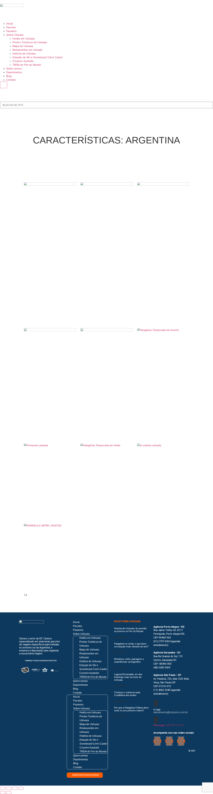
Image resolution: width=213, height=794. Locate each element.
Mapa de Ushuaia (22, 46)
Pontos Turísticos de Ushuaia (29, 42)
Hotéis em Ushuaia (23, 38)
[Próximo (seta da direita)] (8, 792)
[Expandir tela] (8, 788)
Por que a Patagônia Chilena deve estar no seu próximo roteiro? (131, 709)
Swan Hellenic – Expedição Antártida (101, 430)
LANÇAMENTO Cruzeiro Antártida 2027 (48, 272)
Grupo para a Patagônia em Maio (48, 424)
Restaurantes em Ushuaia (27, 49)
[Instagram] (169, 741)
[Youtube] (181, 741)
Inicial (9, 23)
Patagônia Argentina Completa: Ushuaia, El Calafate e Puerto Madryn (103, 285)
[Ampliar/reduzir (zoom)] (2, 788)
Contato (11, 79)
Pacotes (11, 27)
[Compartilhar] (14, 788)
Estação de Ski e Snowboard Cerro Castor (37, 57)
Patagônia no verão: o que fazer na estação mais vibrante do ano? (131, 645)
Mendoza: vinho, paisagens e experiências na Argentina (129, 660)
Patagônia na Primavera (48, 507)
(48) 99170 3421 (168, 725)
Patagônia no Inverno (159, 392)
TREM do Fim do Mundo (26, 64)
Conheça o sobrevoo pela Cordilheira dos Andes (127, 693)
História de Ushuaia (24, 53)
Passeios (11, 31)
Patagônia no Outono (45, 587)
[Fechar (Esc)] (21, 788)
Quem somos (14, 68)
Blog (9, 76)
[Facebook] (157, 741)
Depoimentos (14, 72)
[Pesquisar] (1, 100)
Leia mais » (120, 637)
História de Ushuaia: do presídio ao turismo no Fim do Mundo (130, 630)
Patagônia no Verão (100, 507)
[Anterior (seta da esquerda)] (2, 792)
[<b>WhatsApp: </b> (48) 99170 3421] (156, 720)
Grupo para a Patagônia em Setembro (161, 315)
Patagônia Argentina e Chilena (160, 510)
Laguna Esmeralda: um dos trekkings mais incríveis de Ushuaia (128, 677)
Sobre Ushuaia (14, 34)
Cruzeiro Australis (23, 61)
